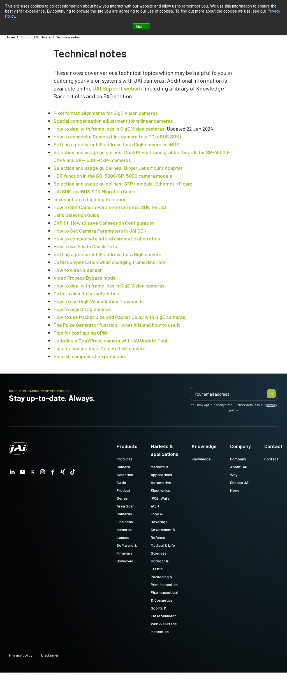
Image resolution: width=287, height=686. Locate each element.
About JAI (238, 466)
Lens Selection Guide (76, 215)
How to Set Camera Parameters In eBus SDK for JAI (110, 207)
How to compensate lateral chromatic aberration (107, 238)
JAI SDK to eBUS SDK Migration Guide (94, 191)
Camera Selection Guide (125, 474)
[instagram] (42, 473)
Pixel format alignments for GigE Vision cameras (106, 113)
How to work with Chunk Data (85, 246)
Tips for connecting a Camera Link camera (99, 348)
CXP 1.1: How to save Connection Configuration (104, 223)
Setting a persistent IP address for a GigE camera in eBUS (116, 144)
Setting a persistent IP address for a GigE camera (107, 254)
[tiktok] (73, 473)
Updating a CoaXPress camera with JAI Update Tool (110, 340)
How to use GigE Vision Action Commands (99, 301)
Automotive (161, 482)
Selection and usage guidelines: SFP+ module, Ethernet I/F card (123, 183)
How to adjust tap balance (82, 309)
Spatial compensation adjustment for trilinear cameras (113, 121)
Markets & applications (164, 450)
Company (240, 446)
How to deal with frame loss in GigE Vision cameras (109, 129)
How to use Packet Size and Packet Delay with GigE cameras (119, 317)
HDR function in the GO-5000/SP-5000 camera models (113, 176)
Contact (273, 446)
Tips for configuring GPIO (80, 333)
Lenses (123, 537)
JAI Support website (118, 88)
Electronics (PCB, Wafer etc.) (161, 498)
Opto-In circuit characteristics (86, 293)
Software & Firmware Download (127, 553)
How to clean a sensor (78, 270)
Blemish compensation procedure (90, 356)
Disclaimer (50, 655)
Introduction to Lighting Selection (90, 199)
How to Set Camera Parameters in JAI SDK (100, 231)
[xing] (62, 473)
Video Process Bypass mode (85, 278)
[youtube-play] (22, 473)
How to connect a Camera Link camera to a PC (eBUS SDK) (117, 136)
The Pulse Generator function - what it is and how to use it (117, 325)
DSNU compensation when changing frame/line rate (110, 262)
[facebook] (52, 473)
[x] (32, 473)
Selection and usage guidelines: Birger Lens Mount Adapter (118, 168)
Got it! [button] (141, 26)
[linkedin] (12, 473)
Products (127, 446)
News (235, 490)
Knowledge (204, 446)
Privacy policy (20, 655)
